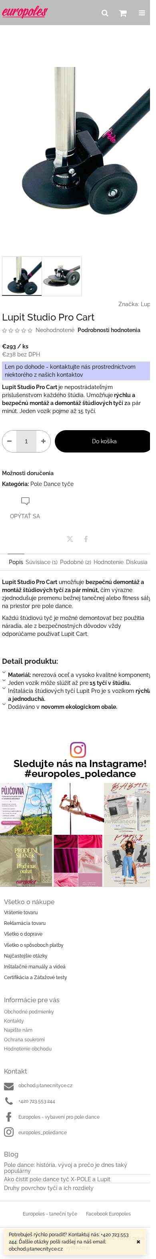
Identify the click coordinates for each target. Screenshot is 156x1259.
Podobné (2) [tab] (75, 562)
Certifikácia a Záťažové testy (35, 977)
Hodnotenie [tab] (109, 562)
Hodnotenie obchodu (28, 1049)
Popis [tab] (16, 562)
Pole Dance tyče (52, 484)
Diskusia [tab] (137, 562)
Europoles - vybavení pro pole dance (59, 1117)
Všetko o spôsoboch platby (34, 945)
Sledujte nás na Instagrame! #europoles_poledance (80, 769)
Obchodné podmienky (29, 1012)
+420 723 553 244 (36, 1101)
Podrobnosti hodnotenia (109, 330)
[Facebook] (86, 539)
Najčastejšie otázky (26, 956)
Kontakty (14, 1021)
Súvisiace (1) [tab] (42, 562)
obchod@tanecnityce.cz (45, 1085)
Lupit (147, 304)
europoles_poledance (42, 1132)
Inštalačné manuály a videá (35, 967)
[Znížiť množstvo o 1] (9, 441)
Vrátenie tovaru (21, 912)
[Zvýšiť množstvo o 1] (43, 441)
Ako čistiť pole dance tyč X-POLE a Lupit (57, 1179)
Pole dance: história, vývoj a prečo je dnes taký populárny (65, 1168)
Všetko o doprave (23, 934)
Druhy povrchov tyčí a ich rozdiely (49, 1188)
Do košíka (104, 441)
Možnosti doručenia (28, 473)
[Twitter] (70, 539)
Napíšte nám (18, 1030)
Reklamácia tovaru (25, 923)
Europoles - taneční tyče (50, 1214)
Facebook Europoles (108, 1214)
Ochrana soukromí (24, 1040)
